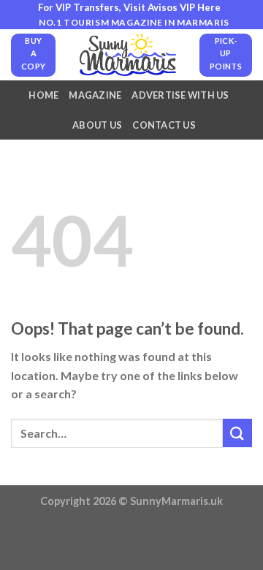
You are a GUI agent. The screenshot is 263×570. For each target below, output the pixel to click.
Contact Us (164, 125)
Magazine (95, 95)
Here (209, 7)
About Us (97, 125)
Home (43, 95)
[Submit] (237, 433)
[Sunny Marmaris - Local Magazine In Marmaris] (127, 54)
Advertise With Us (180, 95)
